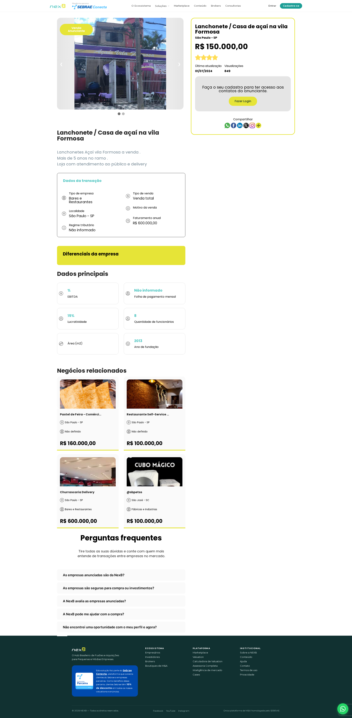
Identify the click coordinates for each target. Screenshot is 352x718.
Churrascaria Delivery (77, 492)
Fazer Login (243, 101)
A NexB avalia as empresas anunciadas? (94, 601)
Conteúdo (200, 5)
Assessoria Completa (205, 666)
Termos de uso (248, 670)
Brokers (216, 5)
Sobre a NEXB (248, 652)
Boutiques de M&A (156, 666)
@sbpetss (134, 492)
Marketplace (182, 5)
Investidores (152, 657)
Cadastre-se (291, 5)
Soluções (161, 5)
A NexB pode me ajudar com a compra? (93, 614)
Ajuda (243, 661)
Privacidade (247, 674)
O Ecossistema (141, 5)
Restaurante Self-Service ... (148, 414)
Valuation (198, 657)
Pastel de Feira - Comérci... (80, 414)
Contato (245, 666)
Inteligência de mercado (207, 670)
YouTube (170, 710)
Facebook (158, 710)
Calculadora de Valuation (207, 661)
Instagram (183, 710)
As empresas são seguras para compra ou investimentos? (108, 588)
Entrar (272, 5)
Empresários (152, 652)
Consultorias (233, 5)
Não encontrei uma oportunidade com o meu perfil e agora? (110, 627)
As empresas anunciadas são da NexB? (93, 575)
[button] (342, 708)
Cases (196, 674)
